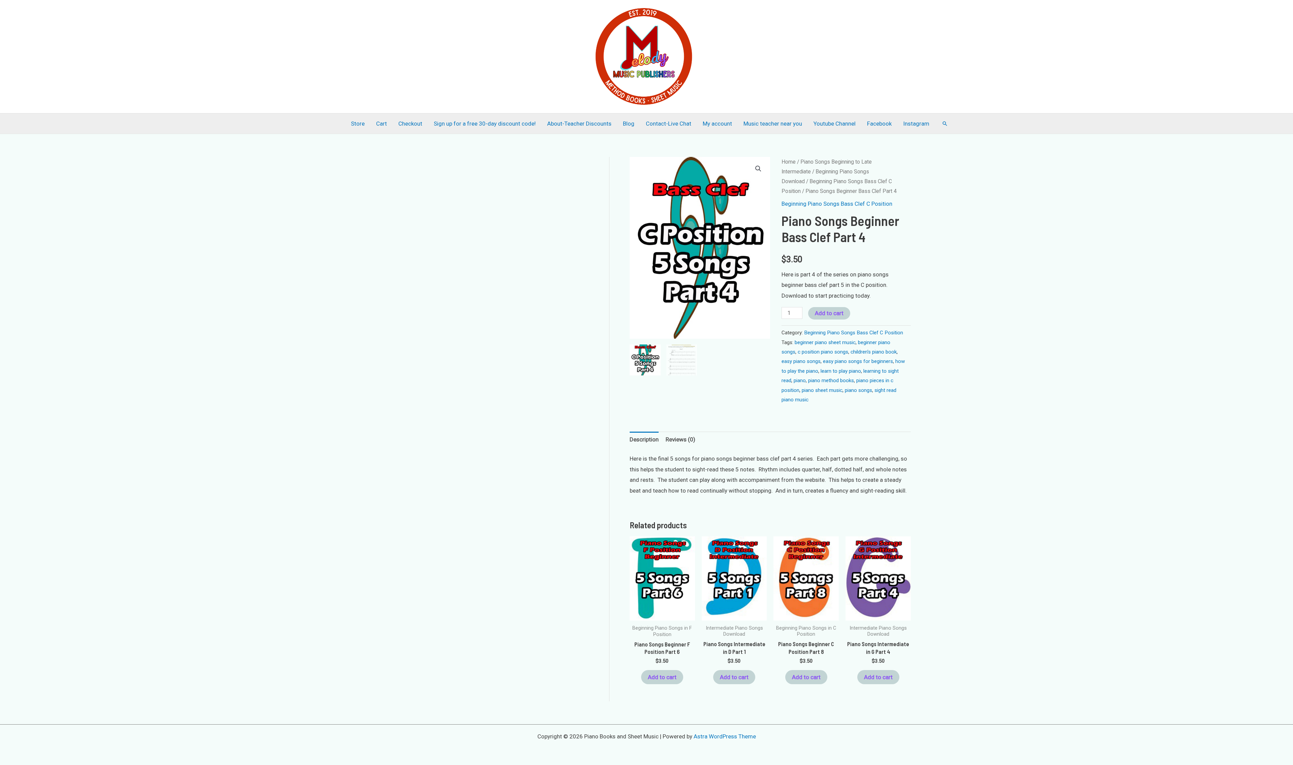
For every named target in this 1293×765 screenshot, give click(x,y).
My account (717, 123)
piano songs (858, 390)
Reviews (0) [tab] (680, 439)
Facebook (879, 123)
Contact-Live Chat (668, 123)
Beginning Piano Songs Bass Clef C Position (837, 203)
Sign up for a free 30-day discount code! (485, 123)
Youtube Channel (835, 123)
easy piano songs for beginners (858, 361)
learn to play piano (841, 371)
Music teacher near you (772, 123)
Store (358, 123)
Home (789, 162)
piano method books (831, 380)
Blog (628, 123)
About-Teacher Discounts (579, 123)
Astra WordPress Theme (725, 736)
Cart (381, 123)
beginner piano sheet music (825, 342)
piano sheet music (822, 390)
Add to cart (829, 313)
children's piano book (874, 352)
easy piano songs (801, 361)
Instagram (916, 123)
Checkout (410, 123)
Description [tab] (644, 439)
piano (800, 380)
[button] (945, 124)
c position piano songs (823, 352)
